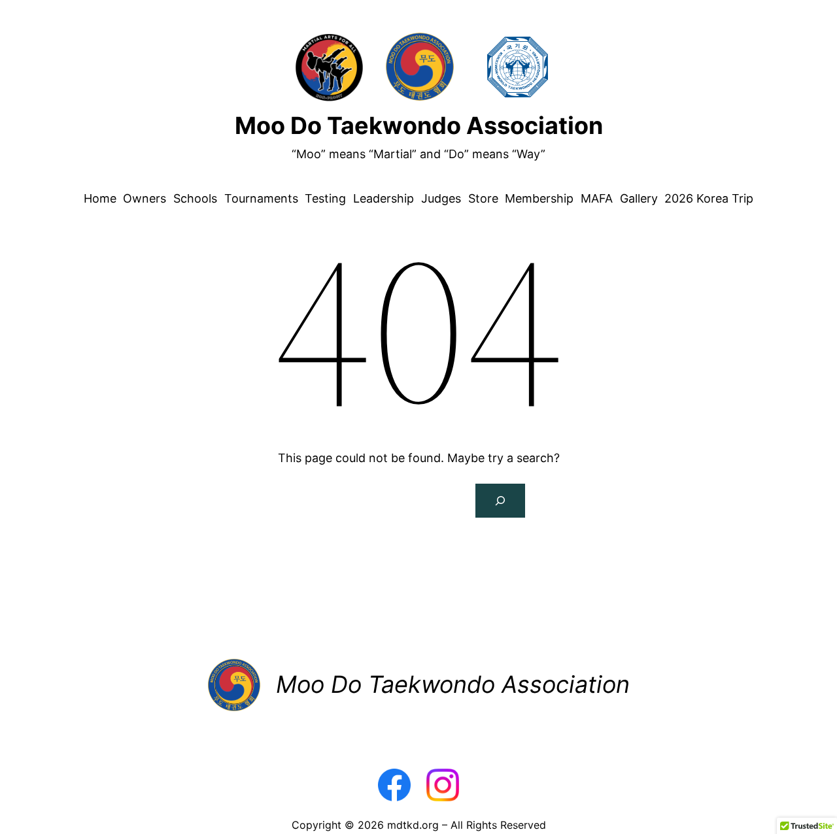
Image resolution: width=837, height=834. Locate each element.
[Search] (500, 501)
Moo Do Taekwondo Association (419, 125)
